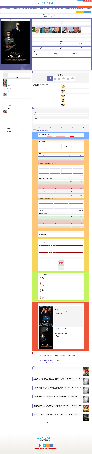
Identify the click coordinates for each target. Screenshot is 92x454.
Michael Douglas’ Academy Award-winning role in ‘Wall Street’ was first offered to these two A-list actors (53, 363)
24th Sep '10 (58, 52)
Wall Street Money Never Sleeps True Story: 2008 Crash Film (47, 358)
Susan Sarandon (9, 94)
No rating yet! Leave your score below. (15, 19)
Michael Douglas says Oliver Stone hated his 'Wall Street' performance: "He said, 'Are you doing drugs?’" (53, 355)
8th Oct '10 (37, 52)
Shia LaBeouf (9, 82)
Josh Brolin (8, 85)
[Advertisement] (61, 64)
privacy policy (46, 130)
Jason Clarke (8, 111)
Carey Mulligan (9, 88)
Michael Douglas (57, 311)
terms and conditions (42, 130)
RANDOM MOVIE (80, 0)
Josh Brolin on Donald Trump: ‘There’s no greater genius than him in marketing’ (50, 362)
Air (48, 254)
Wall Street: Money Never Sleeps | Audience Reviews (46, 357)
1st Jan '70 (76, 52)
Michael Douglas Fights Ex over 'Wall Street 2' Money (46, 360)
